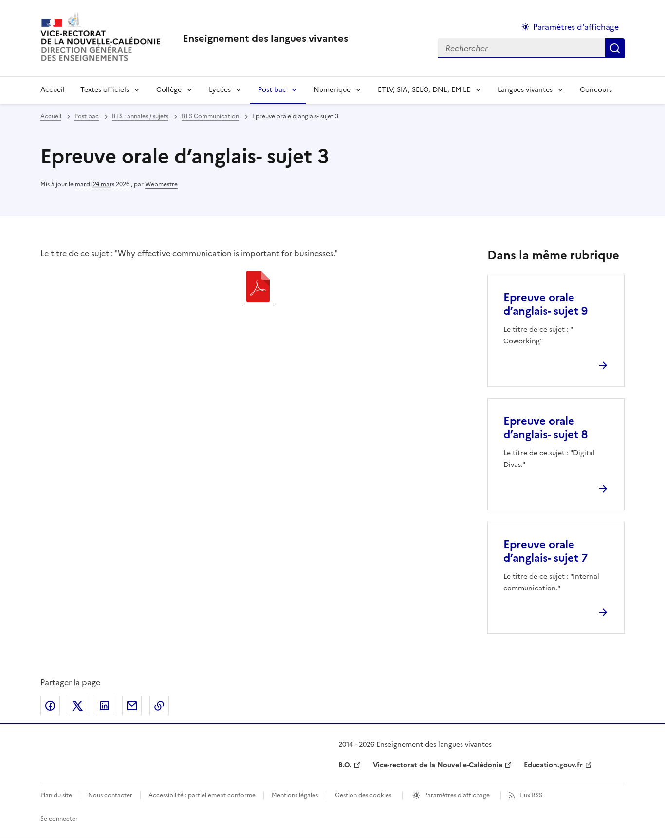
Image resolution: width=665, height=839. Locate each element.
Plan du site (56, 795)
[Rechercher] (615, 48)
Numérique (332, 90)
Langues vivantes (525, 90)
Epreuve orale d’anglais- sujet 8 (545, 428)
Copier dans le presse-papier (159, 705)
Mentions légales (295, 795)
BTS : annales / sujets (140, 116)
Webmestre (161, 184)
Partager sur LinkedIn (104, 705)
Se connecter (59, 818)
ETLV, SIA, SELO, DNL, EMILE (424, 90)
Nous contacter (110, 795)
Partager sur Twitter (77, 705)
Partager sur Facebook (50, 705)
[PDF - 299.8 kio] (258, 288)
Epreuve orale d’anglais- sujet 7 (545, 551)
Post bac (272, 90)
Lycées (220, 90)
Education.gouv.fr (553, 765)
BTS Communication (210, 116)
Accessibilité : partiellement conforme (202, 795)
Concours (596, 90)
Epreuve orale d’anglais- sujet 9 (545, 304)
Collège (169, 90)
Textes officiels (104, 90)
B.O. (344, 765)
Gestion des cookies (363, 795)
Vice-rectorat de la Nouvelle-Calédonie (437, 765)
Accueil (52, 90)
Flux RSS (530, 795)
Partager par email (132, 705)
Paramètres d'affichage (576, 27)
